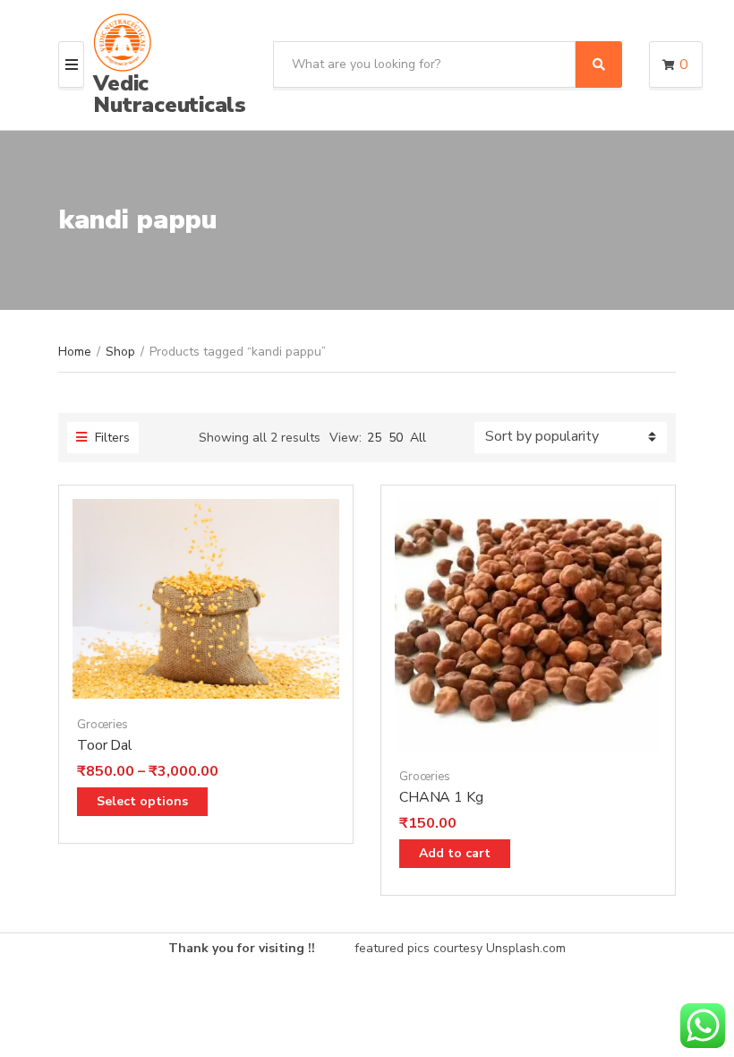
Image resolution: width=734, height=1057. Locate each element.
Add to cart (455, 853)
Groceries (102, 725)
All (418, 437)
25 (374, 437)
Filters (110, 437)
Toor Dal (104, 745)
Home (74, 351)
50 (395, 437)
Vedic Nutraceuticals (169, 94)
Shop (120, 351)
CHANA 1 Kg (440, 797)
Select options (142, 801)
